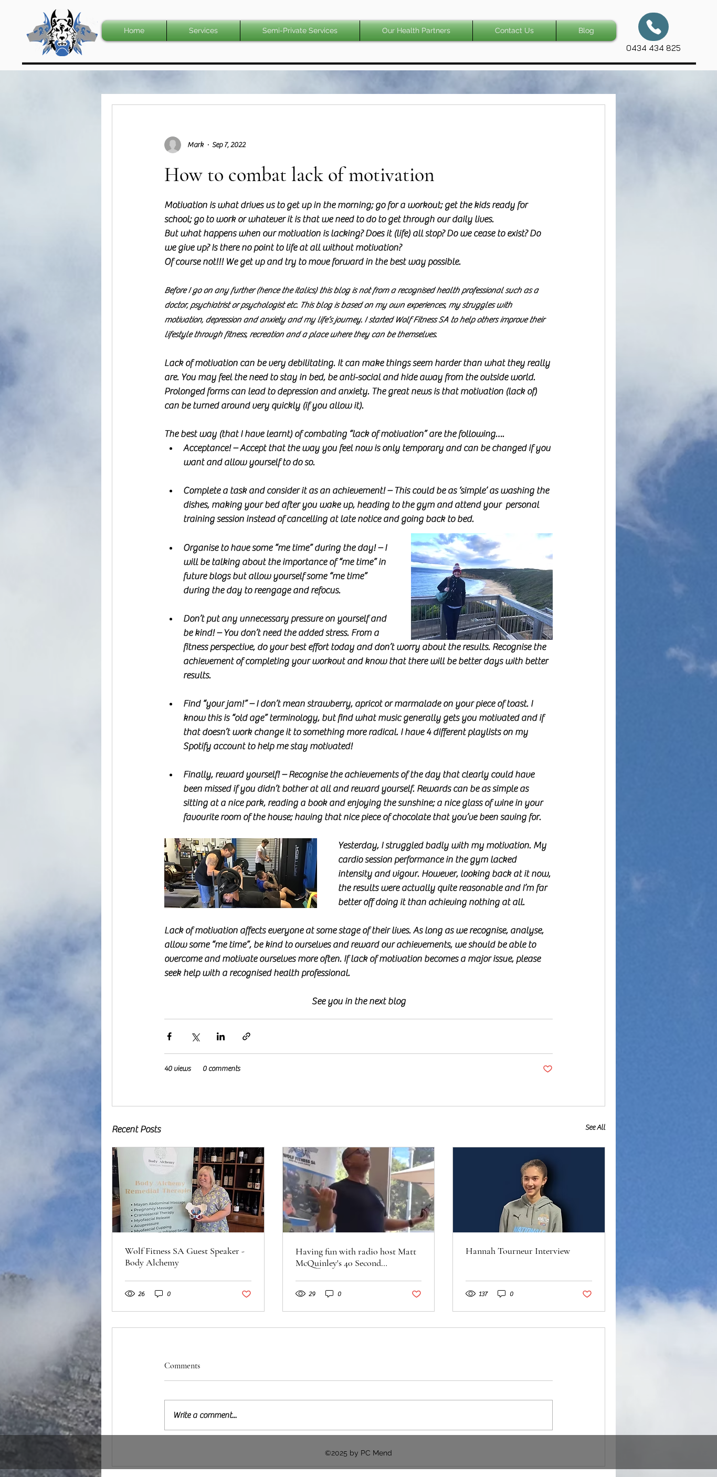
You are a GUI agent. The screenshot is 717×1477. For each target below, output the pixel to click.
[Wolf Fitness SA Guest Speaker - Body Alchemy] (188, 1189)
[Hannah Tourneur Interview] (529, 1189)
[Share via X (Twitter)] (195, 1036)
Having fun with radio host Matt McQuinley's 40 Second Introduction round (356, 1257)
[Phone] (653, 27)
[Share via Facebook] (169, 1036)
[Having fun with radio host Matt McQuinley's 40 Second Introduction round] (359, 1189)
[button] (203, 30)
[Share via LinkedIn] (221, 1036)
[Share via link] (246, 1036)
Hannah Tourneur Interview (518, 1251)
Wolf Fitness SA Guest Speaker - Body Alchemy (185, 1256)
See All (595, 1127)
